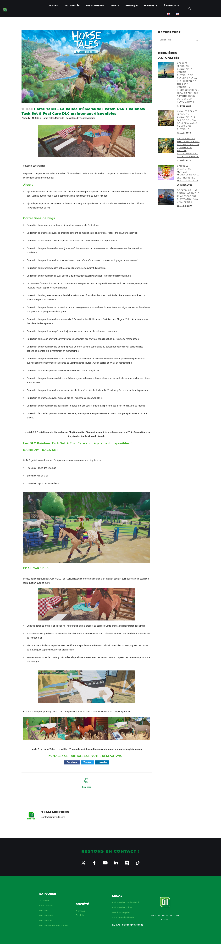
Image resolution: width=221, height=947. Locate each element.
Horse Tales (48, 118)
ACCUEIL (54, 5)
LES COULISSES (95, 5)
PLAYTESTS (150, 5)
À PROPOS (170, 5)
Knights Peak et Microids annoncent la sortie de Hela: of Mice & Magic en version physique (187, 120)
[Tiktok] (137, 863)
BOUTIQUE (132, 5)
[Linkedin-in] (116, 863)
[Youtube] (105, 863)
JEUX (113, 5)
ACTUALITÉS (72, 5)
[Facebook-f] (94, 863)
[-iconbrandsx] (83, 863)
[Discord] (127, 863)
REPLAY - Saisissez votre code (127, 924)
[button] (27, 729)
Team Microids (87, 118)
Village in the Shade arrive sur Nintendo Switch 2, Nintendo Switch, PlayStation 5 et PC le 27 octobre (188, 147)
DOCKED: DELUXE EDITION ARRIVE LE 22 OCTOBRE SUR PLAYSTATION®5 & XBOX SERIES (188, 196)
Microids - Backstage (66, 118)
